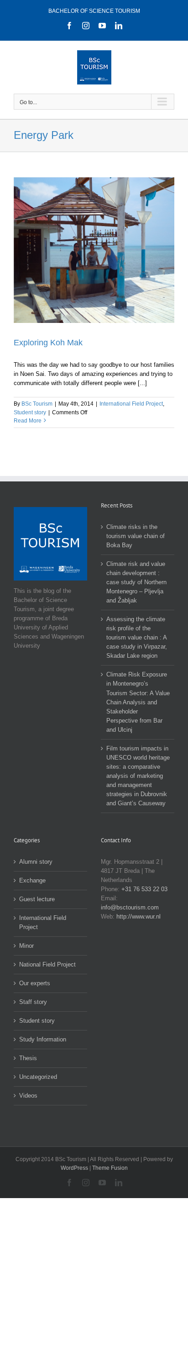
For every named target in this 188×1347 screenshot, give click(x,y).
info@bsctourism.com (130, 907)
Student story (30, 412)
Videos (28, 1095)
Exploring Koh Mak (48, 342)
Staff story (33, 1001)
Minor (26, 945)
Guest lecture (37, 899)
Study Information (42, 1039)
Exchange (32, 880)
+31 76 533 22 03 (144, 889)
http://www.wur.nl (138, 916)
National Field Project (47, 964)
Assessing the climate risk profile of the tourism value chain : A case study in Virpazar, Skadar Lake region (136, 637)
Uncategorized (38, 1076)
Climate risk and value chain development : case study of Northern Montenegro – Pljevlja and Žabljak (136, 582)
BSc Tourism (36, 404)
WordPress (74, 1168)
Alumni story (35, 861)
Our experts (34, 983)
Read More (28, 420)
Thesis (28, 1058)
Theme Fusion (110, 1168)
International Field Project (131, 404)
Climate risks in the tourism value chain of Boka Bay (135, 536)
